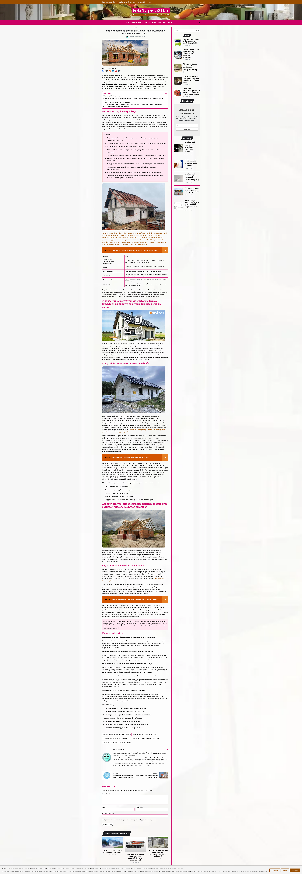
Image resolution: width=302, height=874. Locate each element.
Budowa (140, 22)
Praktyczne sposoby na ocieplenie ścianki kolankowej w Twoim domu (191, 79)
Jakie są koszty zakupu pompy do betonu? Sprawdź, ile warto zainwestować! (135, 857)
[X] (106, 71)
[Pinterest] (116, 71)
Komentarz (106, 794)
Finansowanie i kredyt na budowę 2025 (116, 738)
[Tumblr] (119, 71)
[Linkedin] (113, 71)
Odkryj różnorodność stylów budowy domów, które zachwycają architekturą (191, 53)
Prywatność (141, 2)
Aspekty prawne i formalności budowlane (117, 734)
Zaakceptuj (295, 870)
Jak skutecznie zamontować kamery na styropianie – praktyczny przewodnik (190, 146)
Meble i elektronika (150, 22)
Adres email (140, 807)
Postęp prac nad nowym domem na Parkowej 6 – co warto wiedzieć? (128, 715)
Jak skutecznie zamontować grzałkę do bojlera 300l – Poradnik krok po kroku (192, 204)
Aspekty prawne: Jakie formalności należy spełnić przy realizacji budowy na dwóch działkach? (133, 104)
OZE (164, 22)
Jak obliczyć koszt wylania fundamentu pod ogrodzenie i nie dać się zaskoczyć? (158, 853)
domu (118, 343)
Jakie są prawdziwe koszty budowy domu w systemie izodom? (126, 708)
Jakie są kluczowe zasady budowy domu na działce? (112, 851)
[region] (151, 870)
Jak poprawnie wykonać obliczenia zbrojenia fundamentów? (125, 718)
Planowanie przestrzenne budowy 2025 (145, 738)
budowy (122, 672)
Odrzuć (285, 870)
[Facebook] (103, 71)
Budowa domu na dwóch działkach (144, 734)
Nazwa (104, 807)
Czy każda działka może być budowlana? (117, 106)
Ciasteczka (132, 2)
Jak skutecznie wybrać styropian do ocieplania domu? (123, 721)
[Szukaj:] (184, 30)
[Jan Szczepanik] (106, 757)
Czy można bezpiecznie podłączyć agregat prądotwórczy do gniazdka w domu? (191, 91)
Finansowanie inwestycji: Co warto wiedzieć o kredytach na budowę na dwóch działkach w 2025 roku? (134, 99)
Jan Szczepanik (133, 36)
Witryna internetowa (108, 813)
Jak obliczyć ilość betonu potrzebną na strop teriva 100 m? (125, 711)
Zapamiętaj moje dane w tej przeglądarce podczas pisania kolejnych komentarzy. (128, 820)
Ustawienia (275, 870)
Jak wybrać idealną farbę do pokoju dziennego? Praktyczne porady (190, 67)
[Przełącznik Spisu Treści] (165, 93)
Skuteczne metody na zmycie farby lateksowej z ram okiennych (191, 162)
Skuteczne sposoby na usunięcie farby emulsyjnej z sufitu (192, 190)
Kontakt (148, 2)
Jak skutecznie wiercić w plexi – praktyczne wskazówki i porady (192, 177)
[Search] (199, 22)
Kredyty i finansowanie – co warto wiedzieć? (118, 102)
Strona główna (107, 2)
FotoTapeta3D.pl (151, 10)
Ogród (159, 22)
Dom (127, 22)
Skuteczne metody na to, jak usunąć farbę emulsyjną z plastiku (191, 41)
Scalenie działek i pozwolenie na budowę (117, 742)
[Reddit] (110, 71)
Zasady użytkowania (120, 2)
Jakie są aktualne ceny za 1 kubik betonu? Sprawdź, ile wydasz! (126, 724)
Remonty (169, 22)
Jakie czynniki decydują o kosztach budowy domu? (122, 728)
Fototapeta (133, 22)
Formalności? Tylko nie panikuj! (113, 96)
